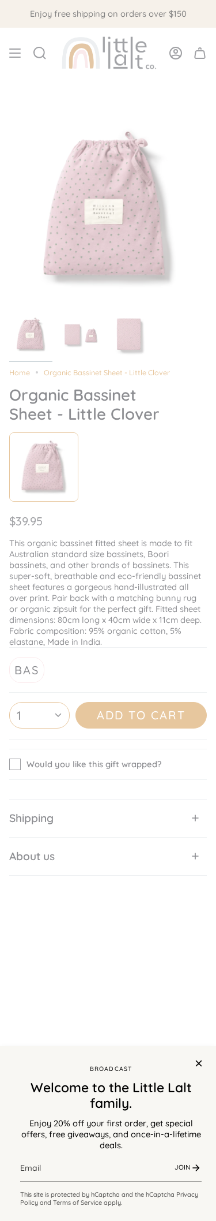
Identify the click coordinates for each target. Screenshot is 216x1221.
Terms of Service (77, 1202)
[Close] (198, 1063)
